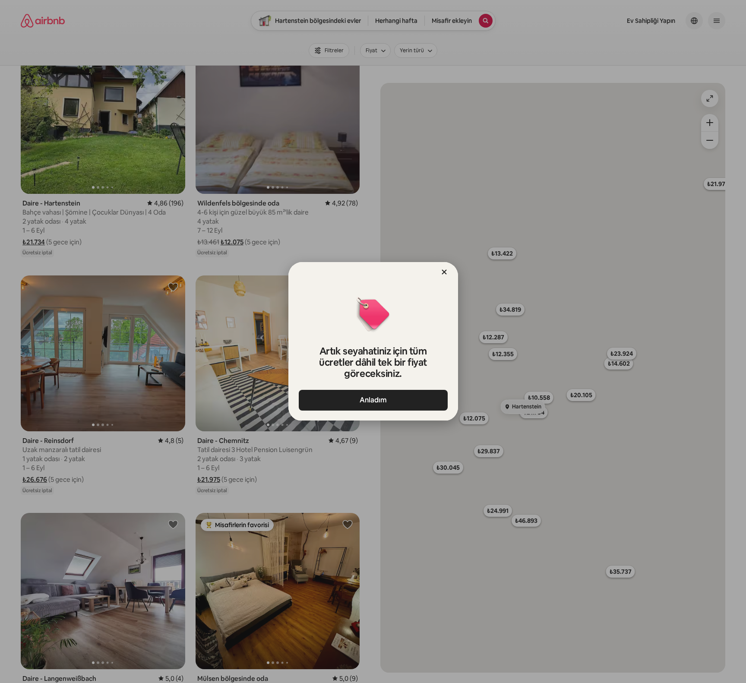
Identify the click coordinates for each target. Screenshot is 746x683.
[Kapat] (444, 272)
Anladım (373, 400)
